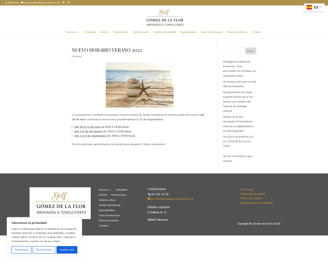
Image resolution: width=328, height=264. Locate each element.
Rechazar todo (44, 249)
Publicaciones (120, 32)
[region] (44, 237)
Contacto (256, 32)
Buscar (250, 51)
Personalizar (21, 249)
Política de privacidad (252, 194)
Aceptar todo (67, 249)
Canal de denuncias (211, 32)
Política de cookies (251, 198)
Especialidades (188, 32)
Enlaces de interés (237, 32)
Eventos (104, 32)
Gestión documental (165, 32)
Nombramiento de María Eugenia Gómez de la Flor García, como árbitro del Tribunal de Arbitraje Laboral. (238, 101)
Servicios (71, 32)
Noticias (77, 56)
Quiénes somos (141, 32)
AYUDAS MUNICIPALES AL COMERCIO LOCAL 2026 (238, 141)
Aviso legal (246, 189)
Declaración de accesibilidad (256, 203)
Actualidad (90, 32)
